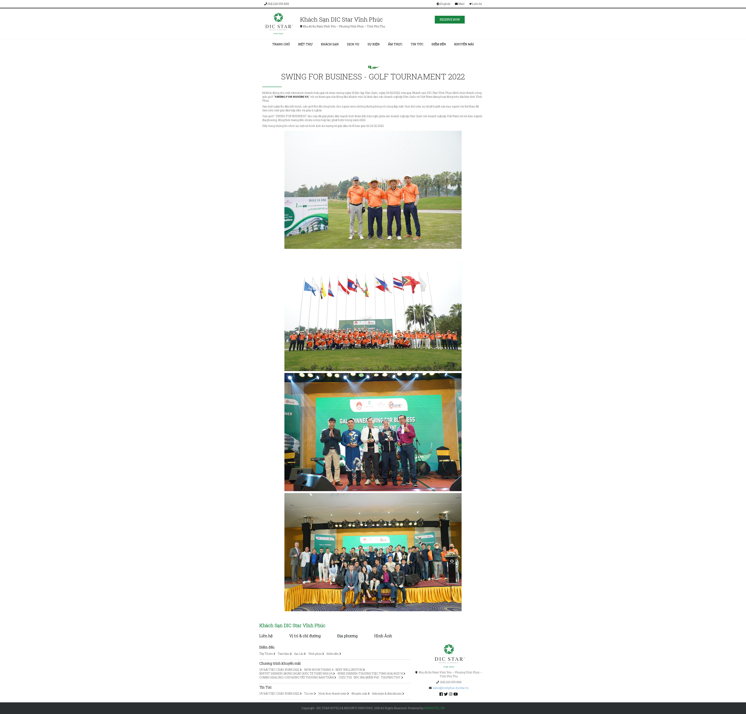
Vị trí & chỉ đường (305, 635)
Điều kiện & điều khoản (387, 693)
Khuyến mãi (464, 44)
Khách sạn (330, 44)
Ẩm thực (395, 44)
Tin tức (417, 44)
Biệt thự (305, 44)
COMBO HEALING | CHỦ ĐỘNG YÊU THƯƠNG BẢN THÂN (296, 677)
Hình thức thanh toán (332, 693)
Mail (461, 4)
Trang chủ (281, 44)
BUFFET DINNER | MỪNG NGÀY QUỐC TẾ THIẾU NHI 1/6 (296, 673)
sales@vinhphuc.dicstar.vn (451, 688)
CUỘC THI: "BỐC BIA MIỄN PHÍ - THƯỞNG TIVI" (370, 677)
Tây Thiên (266, 654)
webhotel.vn (434, 708)
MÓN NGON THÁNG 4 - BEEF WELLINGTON (333, 669)
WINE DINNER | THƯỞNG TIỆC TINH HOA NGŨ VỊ (370, 673)
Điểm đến (439, 44)
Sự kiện (374, 44)
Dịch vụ (353, 44)
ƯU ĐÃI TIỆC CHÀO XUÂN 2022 (279, 669)
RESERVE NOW (450, 19)
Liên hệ (476, 4)
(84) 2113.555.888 (278, 4)
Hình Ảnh (383, 635)
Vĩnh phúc (315, 654)
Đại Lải (298, 654)
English (445, 4)
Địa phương (347, 635)
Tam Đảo (283, 654)
